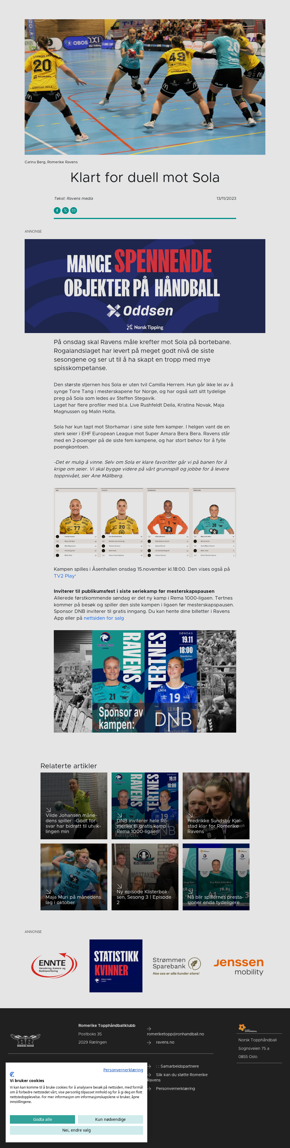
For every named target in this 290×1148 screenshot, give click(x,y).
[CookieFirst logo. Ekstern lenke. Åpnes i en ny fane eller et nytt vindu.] (12, 1074)
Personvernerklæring (123, 1069)
